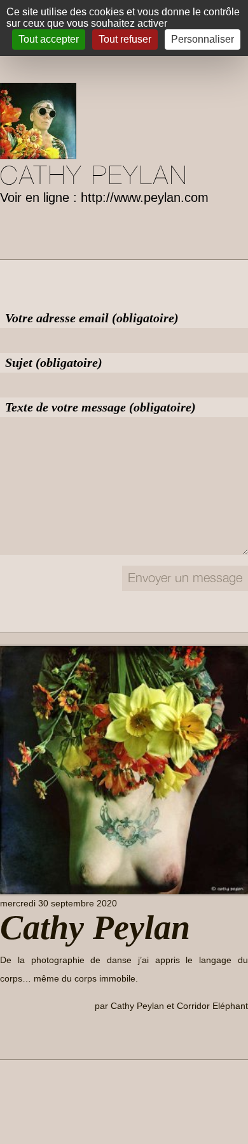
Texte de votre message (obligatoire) (100, 407)
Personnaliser (202, 39)
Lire (18, 1034)
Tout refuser (125, 39)
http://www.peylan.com (145, 197)
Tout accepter (48, 39)
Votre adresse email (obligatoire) (92, 318)
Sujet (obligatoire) (53, 362)
